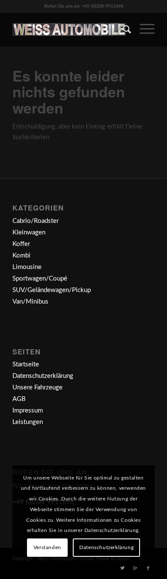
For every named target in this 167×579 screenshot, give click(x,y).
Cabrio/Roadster (35, 221)
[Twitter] (122, 568)
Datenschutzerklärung (42, 376)
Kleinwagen (28, 232)
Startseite (25, 364)
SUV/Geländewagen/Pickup (51, 290)
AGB (19, 399)
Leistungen (27, 422)
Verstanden (47, 547)
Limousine (27, 267)
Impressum (27, 410)
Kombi (21, 255)
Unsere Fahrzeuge (37, 387)
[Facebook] (148, 568)
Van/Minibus (30, 301)
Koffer (21, 244)
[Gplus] (135, 568)
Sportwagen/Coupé (39, 278)
